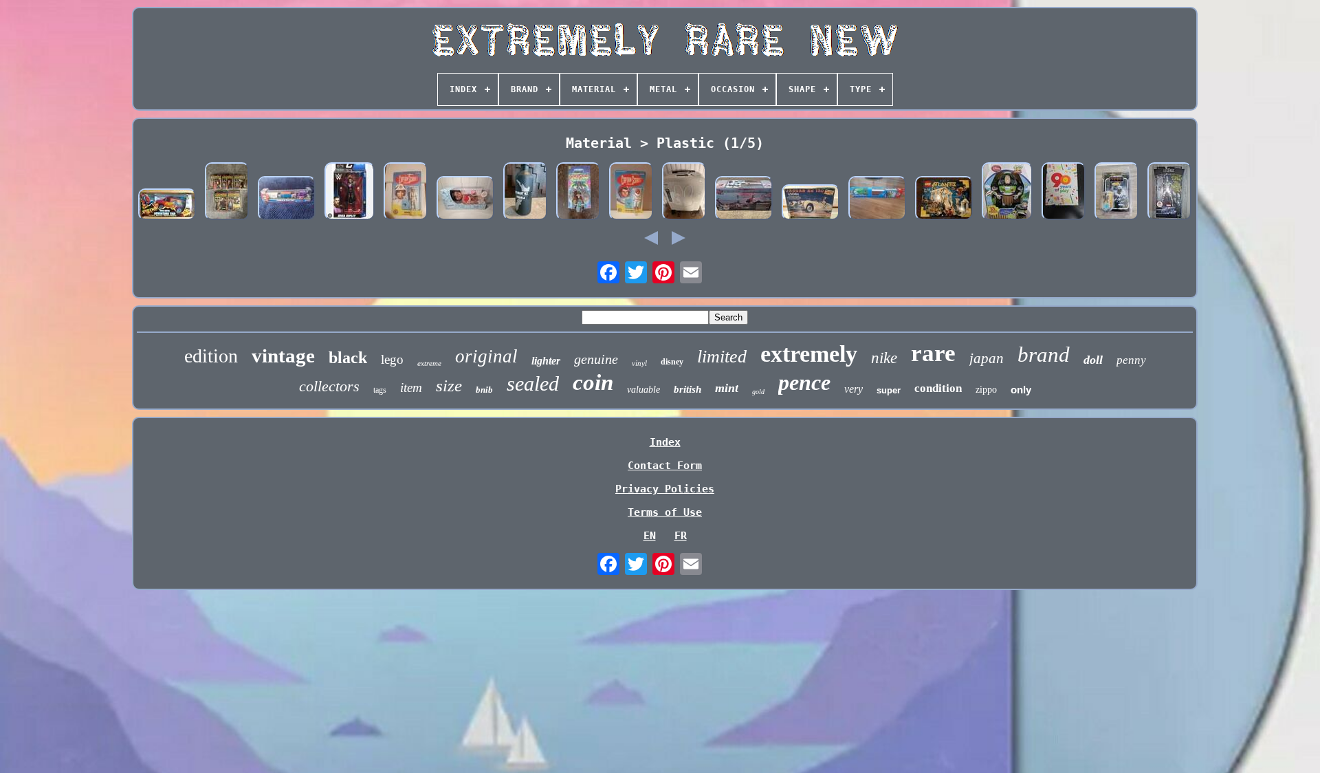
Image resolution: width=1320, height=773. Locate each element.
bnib (484, 389)
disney (672, 362)
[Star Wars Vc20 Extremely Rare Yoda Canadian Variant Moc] (1116, 192)
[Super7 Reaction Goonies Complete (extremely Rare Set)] (227, 192)
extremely (808, 354)
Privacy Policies (664, 489)
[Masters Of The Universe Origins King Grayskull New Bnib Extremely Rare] (578, 192)
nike (884, 358)
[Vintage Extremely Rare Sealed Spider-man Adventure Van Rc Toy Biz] (167, 205)
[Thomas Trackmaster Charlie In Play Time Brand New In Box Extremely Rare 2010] (286, 199)
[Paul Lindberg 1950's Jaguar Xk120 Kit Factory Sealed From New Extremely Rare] (810, 203)
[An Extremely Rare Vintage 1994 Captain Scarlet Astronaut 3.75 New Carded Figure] (631, 192)
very (853, 389)
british (687, 389)
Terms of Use (665, 512)
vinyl (639, 363)
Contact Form (665, 465)
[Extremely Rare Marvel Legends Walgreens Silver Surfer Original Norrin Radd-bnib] (1169, 192)
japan (986, 358)
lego (392, 359)
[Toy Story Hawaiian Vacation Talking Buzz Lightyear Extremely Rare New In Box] (1007, 192)
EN (650, 536)
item (411, 387)
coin (593, 382)
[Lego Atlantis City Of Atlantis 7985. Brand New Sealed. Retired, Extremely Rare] (944, 199)
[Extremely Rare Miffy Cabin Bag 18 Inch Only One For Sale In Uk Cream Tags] (684, 192)
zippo (986, 389)
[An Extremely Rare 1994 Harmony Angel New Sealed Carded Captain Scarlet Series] (405, 192)
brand (1044, 354)
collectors (329, 386)
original (486, 356)
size (449, 385)
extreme (429, 363)
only (1021, 389)
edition (211, 356)
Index (665, 442)
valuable (643, 389)
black (348, 358)
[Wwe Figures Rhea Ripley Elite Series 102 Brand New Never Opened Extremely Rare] (349, 192)
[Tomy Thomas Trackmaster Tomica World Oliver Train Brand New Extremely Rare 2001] (877, 199)
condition (938, 388)
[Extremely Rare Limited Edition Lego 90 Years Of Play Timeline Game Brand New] (1063, 192)
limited (722, 357)
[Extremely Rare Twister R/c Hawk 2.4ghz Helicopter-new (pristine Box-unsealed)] (744, 199)
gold (758, 391)
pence (804, 382)
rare (933, 353)
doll (1093, 360)
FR (680, 536)
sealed (533, 383)
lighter (545, 361)
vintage (283, 356)
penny (1131, 360)
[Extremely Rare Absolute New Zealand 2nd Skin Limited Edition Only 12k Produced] (525, 192)
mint (726, 388)
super (889, 390)
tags (379, 390)
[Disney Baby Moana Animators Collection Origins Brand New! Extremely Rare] (465, 199)
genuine (596, 359)
